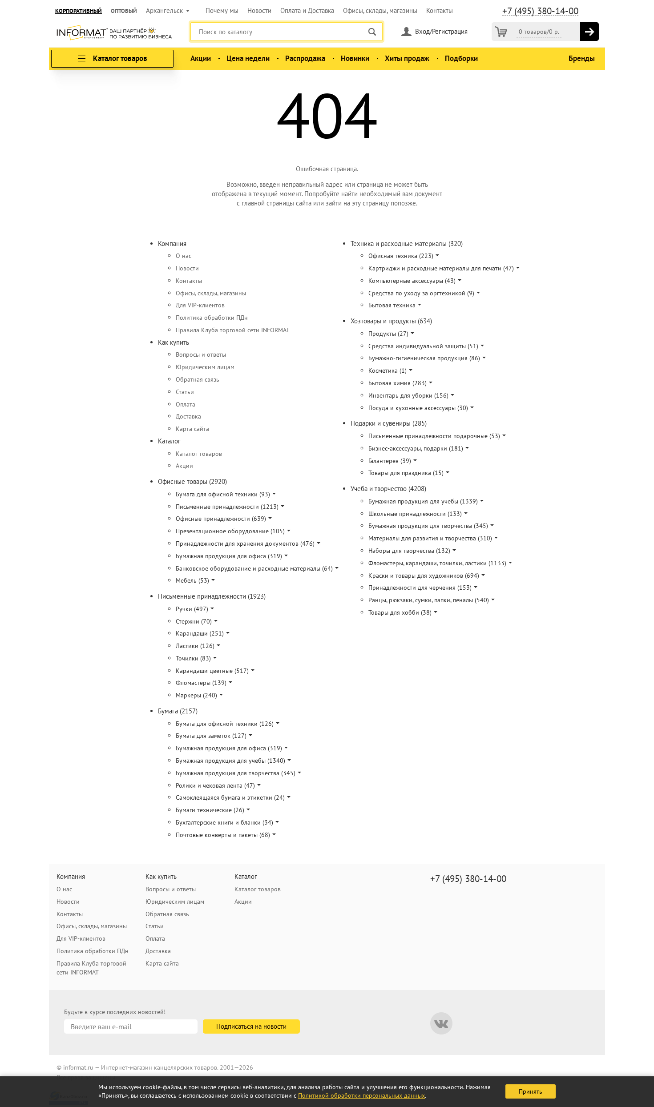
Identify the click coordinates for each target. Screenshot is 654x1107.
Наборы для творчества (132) (409, 551)
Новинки (355, 58)
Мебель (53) (192, 580)
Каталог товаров (199, 454)
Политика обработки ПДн (212, 318)
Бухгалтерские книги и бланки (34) (224, 822)
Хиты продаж (407, 58)
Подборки (461, 58)
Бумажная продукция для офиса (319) (229, 556)
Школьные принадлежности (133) (415, 514)
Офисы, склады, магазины (380, 10)
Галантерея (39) (389, 461)
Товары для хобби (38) (400, 612)
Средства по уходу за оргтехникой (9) (421, 293)
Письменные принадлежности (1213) (227, 507)
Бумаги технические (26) (210, 810)
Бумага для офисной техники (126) (225, 724)
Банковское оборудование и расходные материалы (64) (254, 568)
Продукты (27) (388, 334)
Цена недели (248, 58)
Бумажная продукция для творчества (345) (235, 773)
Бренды (582, 58)
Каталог (169, 441)
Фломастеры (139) (201, 683)
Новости (259, 10)
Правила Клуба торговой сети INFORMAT (233, 330)
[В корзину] (589, 31)
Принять (530, 1091)
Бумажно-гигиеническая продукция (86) (424, 358)
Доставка (188, 416)
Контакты (439, 10)
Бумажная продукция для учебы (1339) (423, 501)
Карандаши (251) (200, 633)
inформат (114, 33)
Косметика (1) (387, 370)
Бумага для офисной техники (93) (223, 494)
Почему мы (222, 10)
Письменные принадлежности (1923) (212, 596)
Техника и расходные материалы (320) (407, 243)
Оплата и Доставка (307, 10)
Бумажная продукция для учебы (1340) (230, 761)
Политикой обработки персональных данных (361, 1095)
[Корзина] (501, 31)
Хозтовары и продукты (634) (391, 321)
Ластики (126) (195, 646)
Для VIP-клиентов (200, 305)
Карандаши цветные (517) (212, 671)
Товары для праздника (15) (406, 473)
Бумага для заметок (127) (211, 736)
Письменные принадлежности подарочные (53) (434, 436)
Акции (200, 58)
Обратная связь (197, 379)
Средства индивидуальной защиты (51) (423, 346)
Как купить (173, 342)
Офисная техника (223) (400, 256)
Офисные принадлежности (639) (221, 519)
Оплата (185, 404)
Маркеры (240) (196, 695)
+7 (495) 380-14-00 (540, 11)
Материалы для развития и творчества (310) (430, 538)
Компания (172, 243)
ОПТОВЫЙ (124, 11)
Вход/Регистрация (441, 31)
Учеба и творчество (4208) (388, 488)
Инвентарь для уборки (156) (408, 395)
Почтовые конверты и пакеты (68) (223, 835)
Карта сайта (192, 429)
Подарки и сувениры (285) (389, 423)
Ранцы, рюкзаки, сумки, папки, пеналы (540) (428, 600)
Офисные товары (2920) (192, 481)
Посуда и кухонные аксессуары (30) (418, 408)
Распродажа (305, 58)
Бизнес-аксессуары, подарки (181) (415, 448)
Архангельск (164, 10)
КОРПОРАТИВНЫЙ (78, 11)
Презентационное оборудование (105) (230, 531)
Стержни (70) (194, 621)
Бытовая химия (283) (397, 383)
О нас (183, 256)
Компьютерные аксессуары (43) (412, 281)
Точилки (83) (193, 658)
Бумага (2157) (178, 711)
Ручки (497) (192, 609)
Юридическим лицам (205, 367)
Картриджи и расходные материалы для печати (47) (441, 268)
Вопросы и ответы (201, 354)
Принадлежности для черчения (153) (420, 588)
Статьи (185, 392)
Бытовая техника (392, 305)
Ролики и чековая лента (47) (215, 785)
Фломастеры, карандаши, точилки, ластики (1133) (437, 563)
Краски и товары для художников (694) (423, 576)
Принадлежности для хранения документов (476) (245, 543)
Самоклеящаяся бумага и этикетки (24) (230, 797)
